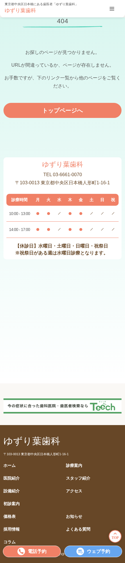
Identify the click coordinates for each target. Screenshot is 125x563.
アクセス (74, 491)
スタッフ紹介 (78, 478)
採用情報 (11, 529)
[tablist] (111, 8)
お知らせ (74, 516)
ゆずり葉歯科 (20, 10)
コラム (9, 542)
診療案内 (74, 465)
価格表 (9, 516)
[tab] (112, 8)
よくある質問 (78, 529)
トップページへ (62, 110)
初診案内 (11, 504)
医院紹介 (11, 478)
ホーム (9, 465)
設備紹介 (11, 491)
